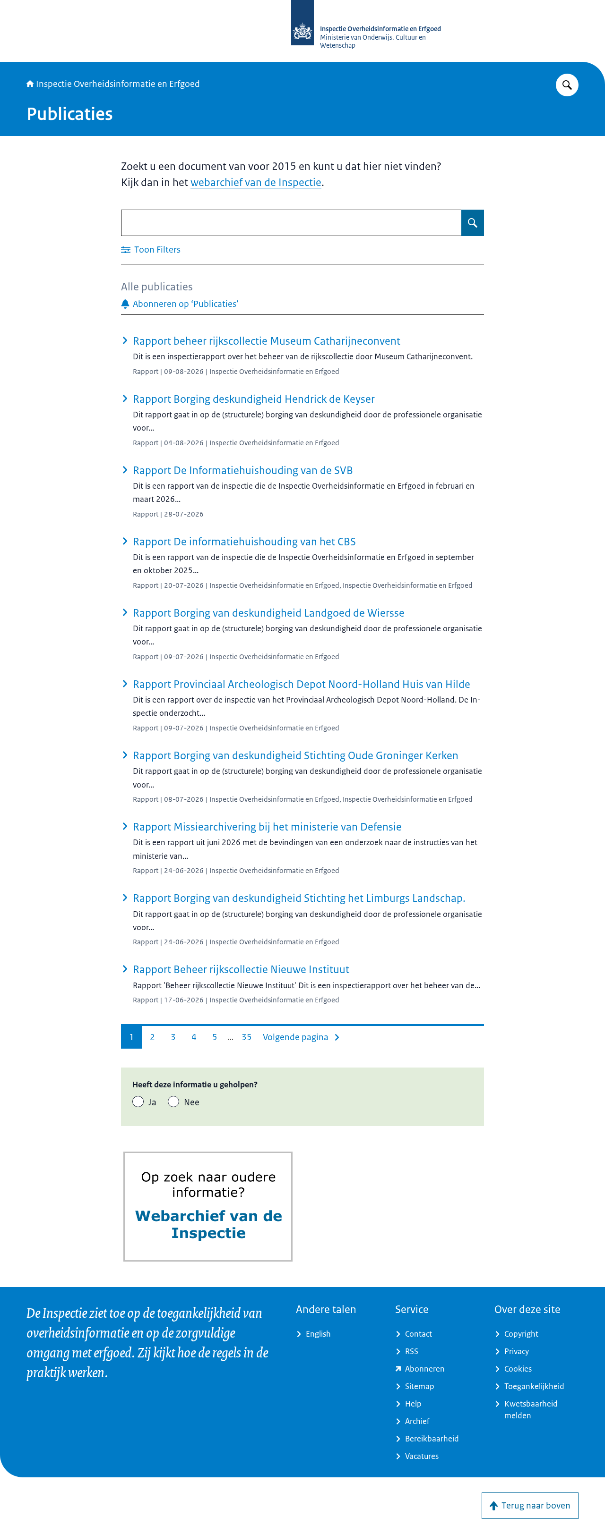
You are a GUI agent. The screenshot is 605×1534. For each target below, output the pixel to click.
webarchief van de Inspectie (255, 182)
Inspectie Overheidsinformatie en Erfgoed (118, 84)
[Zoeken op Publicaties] (472, 223)
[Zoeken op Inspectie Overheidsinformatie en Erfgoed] (567, 85)
